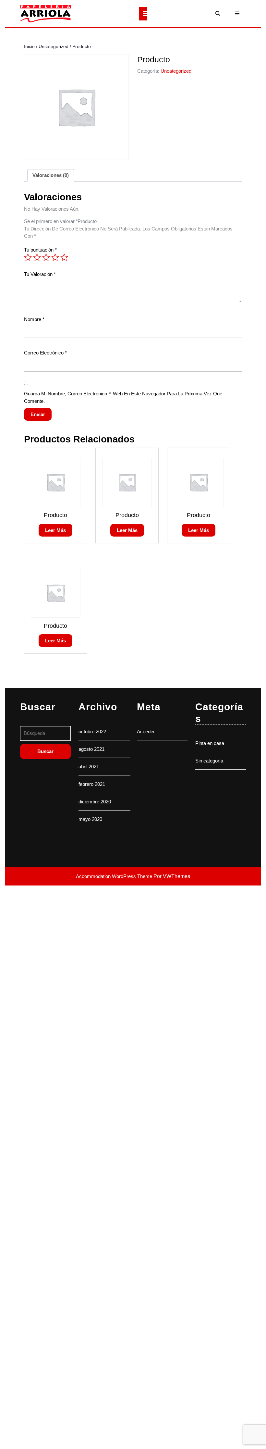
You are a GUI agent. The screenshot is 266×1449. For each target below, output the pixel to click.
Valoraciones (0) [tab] (50, 175)
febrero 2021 (92, 784)
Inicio (29, 46)
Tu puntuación (40, 250)
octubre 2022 (92, 731)
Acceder (146, 731)
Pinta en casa (209, 743)
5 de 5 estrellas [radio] (64, 257)
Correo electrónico (45, 352)
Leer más (55, 530)
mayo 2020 (90, 819)
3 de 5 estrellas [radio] (46, 257)
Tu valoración (40, 274)
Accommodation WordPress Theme (114, 876)
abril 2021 (89, 766)
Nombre (34, 319)
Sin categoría (209, 760)
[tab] (143, 13)
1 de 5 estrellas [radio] (28, 257)
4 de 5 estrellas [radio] (55, 257)
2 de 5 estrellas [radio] (37, 257)
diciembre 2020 (95, 801)
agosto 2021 (91, 749)
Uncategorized (53, 46)
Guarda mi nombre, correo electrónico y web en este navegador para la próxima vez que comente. (123, 397)
